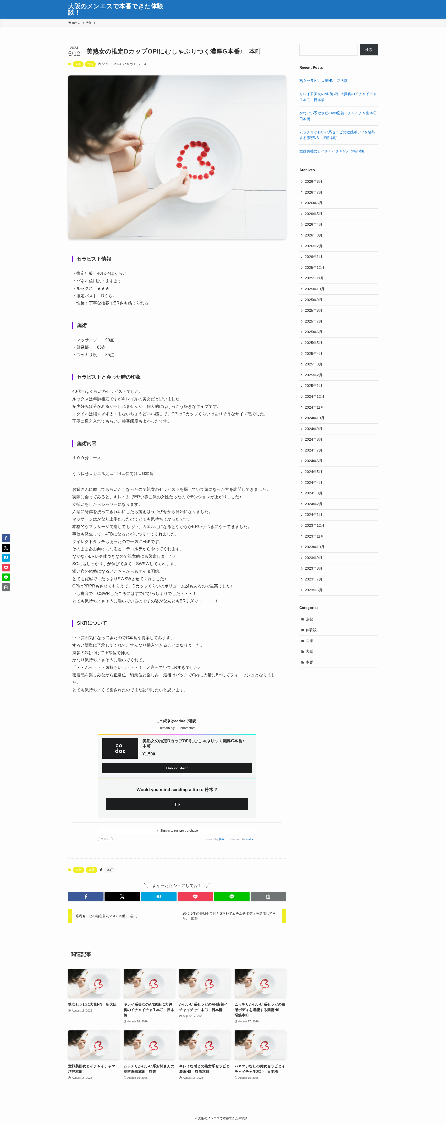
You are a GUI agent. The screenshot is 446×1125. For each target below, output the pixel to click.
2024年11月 (314, 407)
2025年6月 (313, 332)
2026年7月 (313, 192)
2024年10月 (314, 418)
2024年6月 (313, 461)
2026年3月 (313, 235)
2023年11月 (314, 536)
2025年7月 (313, 321)
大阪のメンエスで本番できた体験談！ (115, 9)
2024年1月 (313, 514)
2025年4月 (313, 353)
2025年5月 (313, 343)
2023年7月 (313, 579)
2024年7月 (313, 450)
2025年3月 (313, 364)
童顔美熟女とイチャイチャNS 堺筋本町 (332, 151)
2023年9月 (313, 558)
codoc (250, 839)
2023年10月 (314, 547)
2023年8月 (313, 568)
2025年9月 (313, 300)
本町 (110, 870)
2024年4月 (313, 482)
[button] (85, 896)
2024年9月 (313, 429)
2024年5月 (313, 472)
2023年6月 (313, 590)
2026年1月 (313, 257)
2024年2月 (313, 504)
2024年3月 (313, 493)
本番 (90, 64)
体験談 (311, 630)
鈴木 (221, 839)
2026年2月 (313, 246)
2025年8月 (313, 310)
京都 (309, 619)
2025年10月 (314, 289)
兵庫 (309, 641)
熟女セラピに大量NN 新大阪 (323, 81)
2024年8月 (313, 439)
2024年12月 (314, 396)
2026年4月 (313, 224)
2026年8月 (313, 181)
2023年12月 (314, 525)
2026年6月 (313, 203)
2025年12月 (314, 267)
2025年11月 (314, 278)
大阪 (78, 64)
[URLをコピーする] (268, 896)
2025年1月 (313, 386)
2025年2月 (313, 375)
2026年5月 (313, 214)
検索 (368, 50)
